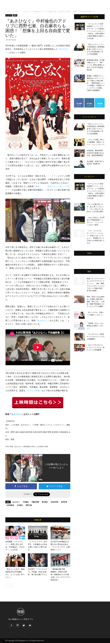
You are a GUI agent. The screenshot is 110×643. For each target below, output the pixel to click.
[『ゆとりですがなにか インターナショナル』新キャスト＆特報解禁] (79, 347)
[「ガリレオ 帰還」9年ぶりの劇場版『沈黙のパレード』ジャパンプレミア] (79, 142)
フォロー (89, 99)
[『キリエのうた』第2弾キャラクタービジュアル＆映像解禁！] (79, 336)
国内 (15, 15)
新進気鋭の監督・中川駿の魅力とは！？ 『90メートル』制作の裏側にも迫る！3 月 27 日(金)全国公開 (95, 65)
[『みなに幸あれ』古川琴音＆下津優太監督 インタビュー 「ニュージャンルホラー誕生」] (79, 220)
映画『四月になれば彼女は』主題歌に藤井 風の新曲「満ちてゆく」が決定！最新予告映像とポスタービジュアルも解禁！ (95, 301)
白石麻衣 (20, 505)
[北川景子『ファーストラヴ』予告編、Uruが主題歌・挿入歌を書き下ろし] (38, 560)
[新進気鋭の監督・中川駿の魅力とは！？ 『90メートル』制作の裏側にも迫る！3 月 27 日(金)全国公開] (79, 62)
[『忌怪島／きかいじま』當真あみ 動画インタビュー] (79, 326)
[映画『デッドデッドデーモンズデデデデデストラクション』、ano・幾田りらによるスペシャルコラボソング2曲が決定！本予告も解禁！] (79, 281)
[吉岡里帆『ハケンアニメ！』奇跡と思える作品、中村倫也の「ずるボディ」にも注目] (15, 532)
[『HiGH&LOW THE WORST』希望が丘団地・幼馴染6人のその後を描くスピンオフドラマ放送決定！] (60, 560)
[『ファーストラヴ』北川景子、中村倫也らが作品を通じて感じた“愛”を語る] (38, 532)
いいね (79, 99)
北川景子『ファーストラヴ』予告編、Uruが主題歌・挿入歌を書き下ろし (37, 571)
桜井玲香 (64, 502)
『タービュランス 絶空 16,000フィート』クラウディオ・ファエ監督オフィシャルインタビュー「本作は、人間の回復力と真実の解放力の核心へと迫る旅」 (95, 31)
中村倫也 (26, 502)
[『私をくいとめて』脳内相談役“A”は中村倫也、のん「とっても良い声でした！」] (15, 560)
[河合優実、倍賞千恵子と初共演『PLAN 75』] (79, 164)
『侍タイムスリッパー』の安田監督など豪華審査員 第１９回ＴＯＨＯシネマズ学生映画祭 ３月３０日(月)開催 (95, 49)
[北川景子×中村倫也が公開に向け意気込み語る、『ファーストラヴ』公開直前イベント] (60, 532)
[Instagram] (17, 625)
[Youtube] (30, 625)
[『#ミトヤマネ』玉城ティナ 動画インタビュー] (79, 315)
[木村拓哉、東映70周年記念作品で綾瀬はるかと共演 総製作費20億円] (79, 153)
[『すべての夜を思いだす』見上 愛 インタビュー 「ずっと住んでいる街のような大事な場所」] (79, 207)
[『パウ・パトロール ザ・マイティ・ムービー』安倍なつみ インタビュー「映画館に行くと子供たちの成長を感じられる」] (79, 233)
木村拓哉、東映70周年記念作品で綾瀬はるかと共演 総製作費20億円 (95, 153)
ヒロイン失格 (34, 390)
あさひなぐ (43, 320)
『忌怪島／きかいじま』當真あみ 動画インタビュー (95, 325)
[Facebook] (11, 625)
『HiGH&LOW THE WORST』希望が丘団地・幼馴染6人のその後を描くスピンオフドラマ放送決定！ (60, 574)
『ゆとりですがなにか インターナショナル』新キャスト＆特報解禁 (95, 347)
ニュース (16, 11)
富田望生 (45, 502)
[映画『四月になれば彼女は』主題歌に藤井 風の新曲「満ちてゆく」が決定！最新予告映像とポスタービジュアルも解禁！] (79, 299)
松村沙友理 (54, 502)
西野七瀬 (29, 505)
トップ (7, 11)
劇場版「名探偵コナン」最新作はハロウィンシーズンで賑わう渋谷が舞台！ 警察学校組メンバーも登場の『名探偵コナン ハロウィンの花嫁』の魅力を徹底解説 (95, 83)
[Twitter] (24, 625)
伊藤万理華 (35, 502)
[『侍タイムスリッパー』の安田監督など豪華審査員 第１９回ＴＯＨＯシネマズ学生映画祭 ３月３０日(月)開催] (79, 47)
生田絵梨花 (10, 505)
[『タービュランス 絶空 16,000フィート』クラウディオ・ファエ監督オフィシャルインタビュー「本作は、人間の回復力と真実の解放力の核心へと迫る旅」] (79, 26)
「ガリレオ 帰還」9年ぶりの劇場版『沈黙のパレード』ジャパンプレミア (95, 142)
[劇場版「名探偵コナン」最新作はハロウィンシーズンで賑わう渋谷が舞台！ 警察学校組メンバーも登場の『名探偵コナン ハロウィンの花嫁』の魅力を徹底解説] (79, 78)
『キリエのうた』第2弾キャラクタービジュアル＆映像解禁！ (95, 336)
